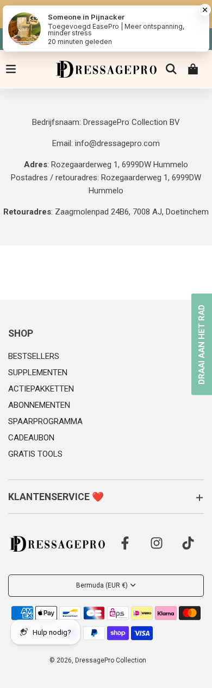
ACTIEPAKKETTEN (41, 389)
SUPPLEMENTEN (37, 372)
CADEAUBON (31, 438)
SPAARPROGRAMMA (45, 421)
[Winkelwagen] (193, 69)
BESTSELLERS (33, 356)
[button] (106, 334)
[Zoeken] (171, 69)
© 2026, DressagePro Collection (97, 660)
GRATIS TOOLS (35, 454)
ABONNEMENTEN (39, 405)
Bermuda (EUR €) (102, 585)
